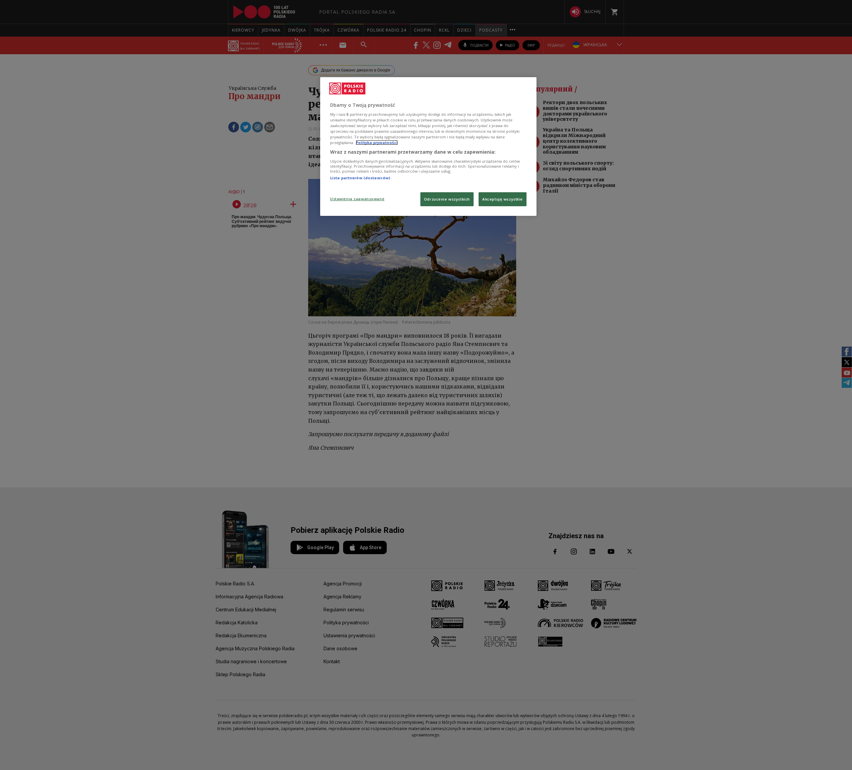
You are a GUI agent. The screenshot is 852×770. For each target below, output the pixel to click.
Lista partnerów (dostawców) (360, 177)
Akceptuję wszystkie (502, 199)
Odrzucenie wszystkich (447, 199)
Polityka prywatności (377, 142)
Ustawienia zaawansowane (357, 198)
